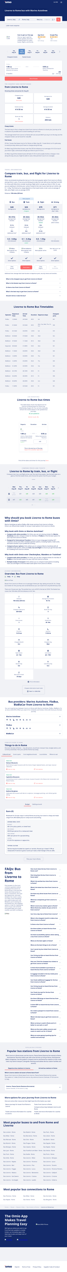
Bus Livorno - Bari (8, 1165)
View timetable (19, 121)
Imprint (17, 1267)
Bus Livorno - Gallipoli (50, 1173)
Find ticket (19, 100)
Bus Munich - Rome (9, 1143)
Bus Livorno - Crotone (50, 1176)
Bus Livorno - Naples (9, 1162)
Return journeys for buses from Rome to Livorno (18, 1105)
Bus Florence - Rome (9, 1196)
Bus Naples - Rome (49, 1147)
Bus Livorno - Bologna (50, 1158)
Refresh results (32, 417)
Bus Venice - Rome (49, 1150)
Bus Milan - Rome (8, 1136)
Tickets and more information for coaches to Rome (47, 1112)
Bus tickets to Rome (33, 1207)
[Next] (60, 51)
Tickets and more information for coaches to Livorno (18, 1112)
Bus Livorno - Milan (29, 1158)
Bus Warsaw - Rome (9, 1139)
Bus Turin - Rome (8, 1154)
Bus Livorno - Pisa (28, 1165)
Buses (12, 1207)
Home (6, 1207)
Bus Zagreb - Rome (49, 1143)
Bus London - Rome (9, 1132)
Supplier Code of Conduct (52, 1267)
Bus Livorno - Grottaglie (10, 1180)
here (47, 460)
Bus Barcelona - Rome (30, 1136)
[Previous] (8, 488)
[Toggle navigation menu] (61, 2)
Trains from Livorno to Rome (43, 1104)
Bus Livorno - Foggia (9, 1169)
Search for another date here (34, 450)
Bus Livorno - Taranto (50, 1165)
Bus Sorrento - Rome (49, 1196)
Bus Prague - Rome (29, 1143)
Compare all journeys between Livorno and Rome (47, 1108)
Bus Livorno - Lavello (29, 1180)
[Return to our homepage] (8, 2)
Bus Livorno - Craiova (29, 1176)
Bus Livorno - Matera (9, 1173)
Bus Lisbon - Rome (49, 1136)
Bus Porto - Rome (48, 1154)
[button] (39, 20)
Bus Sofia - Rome (8, 1158)
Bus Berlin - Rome (48, 1139)
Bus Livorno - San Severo (11, 1176)
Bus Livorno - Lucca (29, 1169)
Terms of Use (26, 1267)
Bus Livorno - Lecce (49, 1162)
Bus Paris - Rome (48, 1132)
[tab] (12, 57)
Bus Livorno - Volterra (50, 1180)
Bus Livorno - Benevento (30, 1173)
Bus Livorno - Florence (30, 1162)
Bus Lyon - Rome (8, 1150)
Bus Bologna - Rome (9, 1147)
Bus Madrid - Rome (29, 1132)
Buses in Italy (20, 1207)
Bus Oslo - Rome (28, 1139)
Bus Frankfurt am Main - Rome (32, 1150)
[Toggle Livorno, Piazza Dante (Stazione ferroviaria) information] (60, 1087)
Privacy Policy (37, 1267)
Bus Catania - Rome (29, 1147)
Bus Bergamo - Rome (49, 1200)
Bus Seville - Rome (29, 1154)
